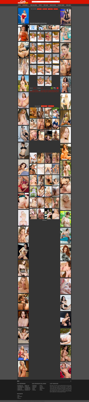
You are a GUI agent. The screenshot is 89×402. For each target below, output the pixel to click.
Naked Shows (53, 5)
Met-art (34, 388)
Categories (25, 5)
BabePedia (69, 8)
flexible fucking (59, 388)
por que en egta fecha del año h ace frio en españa (64, 385)
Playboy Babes (61, 5)
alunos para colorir (52, 386)
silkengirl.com (20, 389)
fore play (58, 386)
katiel (60, 386)
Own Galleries (20, 396)
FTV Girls (41, 386)
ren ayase (68, 387)
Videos (40, 5)
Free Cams (46, 5)
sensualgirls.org (27, 388)
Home (19, 5)
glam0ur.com (27, 385)
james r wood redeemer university (55, 387)
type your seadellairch (69, 388)
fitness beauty (51, 385)
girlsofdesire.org (20, 385)
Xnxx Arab (68, 5)
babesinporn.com (28, 389)
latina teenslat (63, 386)
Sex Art (41, 385)
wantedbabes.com (20, 386)
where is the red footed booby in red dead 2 (60, 391)
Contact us (19, 398)
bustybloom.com (27, 387)
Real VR (34, 389)
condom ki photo (63, 388)
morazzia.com (20, 388)
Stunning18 (34, 387)
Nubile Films (34, 386)
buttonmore (44, 220)
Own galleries (33, 5)
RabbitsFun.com (30, 401)
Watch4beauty (42, 388)
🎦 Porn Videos (44, 106)
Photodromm (35, 385)
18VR (41, 389)
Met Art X (41, 387)
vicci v (56, 386)
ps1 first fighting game (69, 386)
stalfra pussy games (63, 387)
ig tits (55, 388)
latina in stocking (52, 391)
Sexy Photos (51, 106)
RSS (18, 397)
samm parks (55, 385)
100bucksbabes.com (21, 387)
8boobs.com (27, 386)
